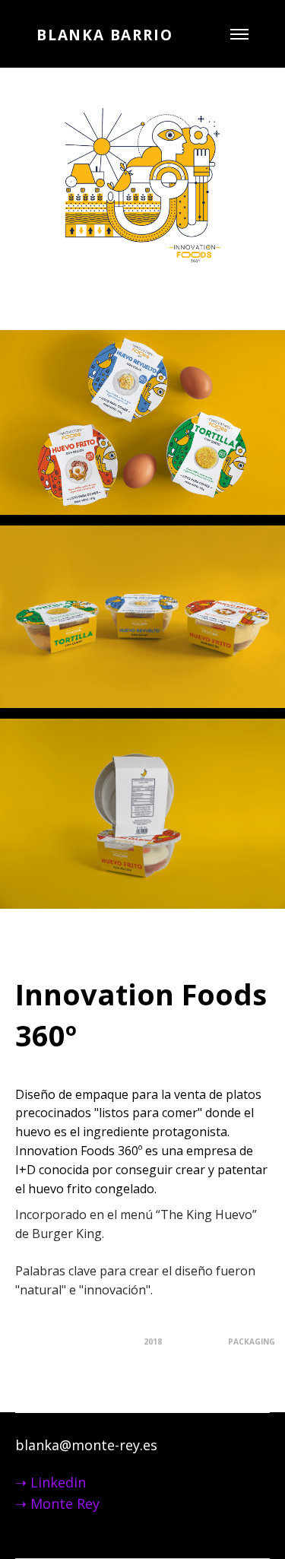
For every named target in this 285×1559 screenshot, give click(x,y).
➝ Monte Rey (59, 1503)
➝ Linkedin (50, 1482)
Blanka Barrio (104, 35)
